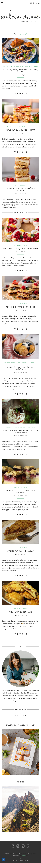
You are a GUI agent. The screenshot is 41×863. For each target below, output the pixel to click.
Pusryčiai (26, 66)
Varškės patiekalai (20, 364)
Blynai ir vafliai (10, 127)
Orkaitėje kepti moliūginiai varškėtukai (20, 368)
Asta (16, 75)
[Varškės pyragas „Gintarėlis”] (20, 532)
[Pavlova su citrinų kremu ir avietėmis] (20, 230)
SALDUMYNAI (34, 66)
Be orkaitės (5, 66)
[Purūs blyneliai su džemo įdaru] (20, 111)
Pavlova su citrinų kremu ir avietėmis (20, 249)
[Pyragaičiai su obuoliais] (20, 593)
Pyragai (15, 185)
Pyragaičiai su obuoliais (20, 612)
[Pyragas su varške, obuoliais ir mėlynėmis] (20, 471)
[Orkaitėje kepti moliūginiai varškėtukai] (20, 346)
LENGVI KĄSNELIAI (16, 66)
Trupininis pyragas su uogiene (20, 307)
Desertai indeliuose (20, 427)
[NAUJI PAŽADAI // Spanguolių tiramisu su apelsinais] (20, 411)
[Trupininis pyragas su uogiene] (20, 288)
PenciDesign (24, 855)
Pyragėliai (15, 608)
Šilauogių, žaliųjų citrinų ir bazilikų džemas (20, 71)
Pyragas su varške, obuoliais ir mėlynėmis (20, 492)
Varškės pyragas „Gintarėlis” (20, 551)
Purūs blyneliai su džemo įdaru (20, 130)
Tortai (25, 245)
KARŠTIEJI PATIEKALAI (9, 362)
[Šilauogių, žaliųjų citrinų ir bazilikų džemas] (20, 50)
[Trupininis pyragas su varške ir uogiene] (20, 169)
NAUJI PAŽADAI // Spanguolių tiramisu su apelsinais (20, 431)
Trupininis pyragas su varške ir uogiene (21, 189)
